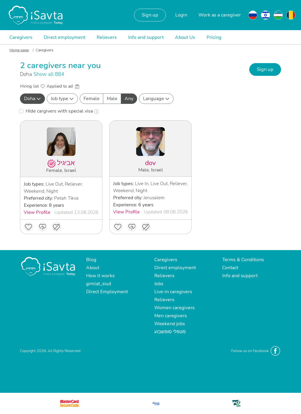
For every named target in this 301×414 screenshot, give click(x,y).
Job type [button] (59, 98)
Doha (29, 98)
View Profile (37, 212)
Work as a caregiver (219, 15)
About (92, 267)
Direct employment (64, 37)
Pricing (214, 37)
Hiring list (30, 86)
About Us (185, 37)
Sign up (150, 15)
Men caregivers (170, 316)
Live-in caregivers (173, 291)
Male (112, 98)
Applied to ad (60, 86)
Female (91, 98)
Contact (230, 267)
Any (129, 98)
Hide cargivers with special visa (60, 111)
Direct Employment (107, 291)
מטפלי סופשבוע (170, 332)
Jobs (158, 283)
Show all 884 (48, 74)
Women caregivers (174, 307)
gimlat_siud (98, 283)
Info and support (146, 37)
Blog (91, 259)
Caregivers (20, 37)
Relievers (107, 37)
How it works (100, 275)
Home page (19, 50)
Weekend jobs (169, 324)
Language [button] (153, 98)
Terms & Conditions (243, 259)
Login (181, 15)
